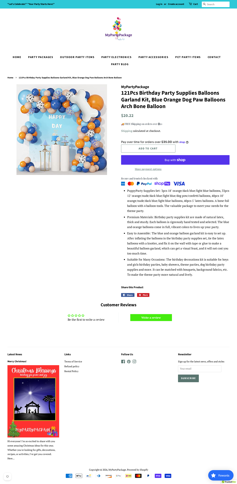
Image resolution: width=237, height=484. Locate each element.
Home (17, 57)
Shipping (126, 131)
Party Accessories (153, 57)
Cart (195, 4)
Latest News (14, 354)
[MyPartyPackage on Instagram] (134, 362)
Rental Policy (71, 371)
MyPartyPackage (117, 469)
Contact (214, 57)
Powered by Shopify (137, 469)
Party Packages (40, 57)
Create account (176, 4)
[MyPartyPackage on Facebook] (123, 362)
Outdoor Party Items (77, 57)
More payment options (148, 169)
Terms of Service (73, 361)
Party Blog (120, 64)
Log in (159, 4)
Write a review (151, 317)
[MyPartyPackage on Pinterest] (129, 362)
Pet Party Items (188, 57)
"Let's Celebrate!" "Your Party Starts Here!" (31, 4)
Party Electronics (116, 57)
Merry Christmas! (17, 361)
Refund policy (71, 366)
